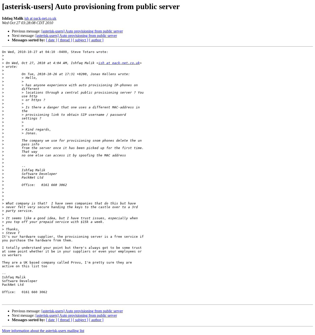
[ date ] (51, 40)
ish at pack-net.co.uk (40, 18)
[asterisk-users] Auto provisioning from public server (82, 31)
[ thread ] (65, 40)
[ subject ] (80, 40)
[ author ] (96, 40)
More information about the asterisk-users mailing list (43, 331)
